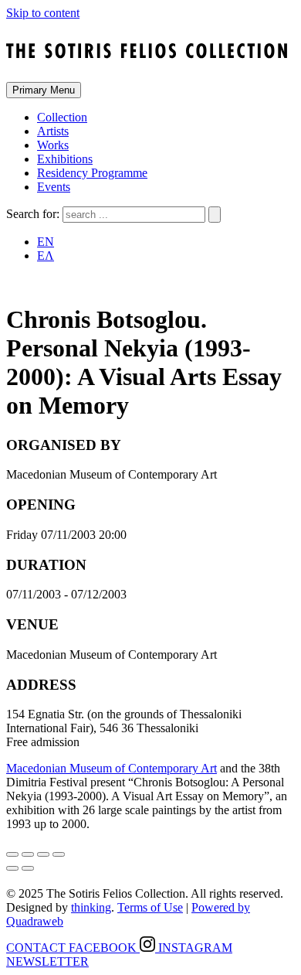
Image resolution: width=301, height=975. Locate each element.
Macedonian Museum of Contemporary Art (111, 768)
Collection (62, 117)
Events (53, 186)
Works (53, 145)
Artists (53, 131)
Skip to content (42, 12)
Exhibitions (65, 158)
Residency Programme (92, 172)
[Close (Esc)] (12, 854)
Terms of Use (150, 907)
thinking (91, 907)
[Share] (28, 854)
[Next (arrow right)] (28, 868)
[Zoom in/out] (58, 854)
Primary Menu (43, 90)
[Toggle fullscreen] (43, 854)
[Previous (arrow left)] (12, 868)
